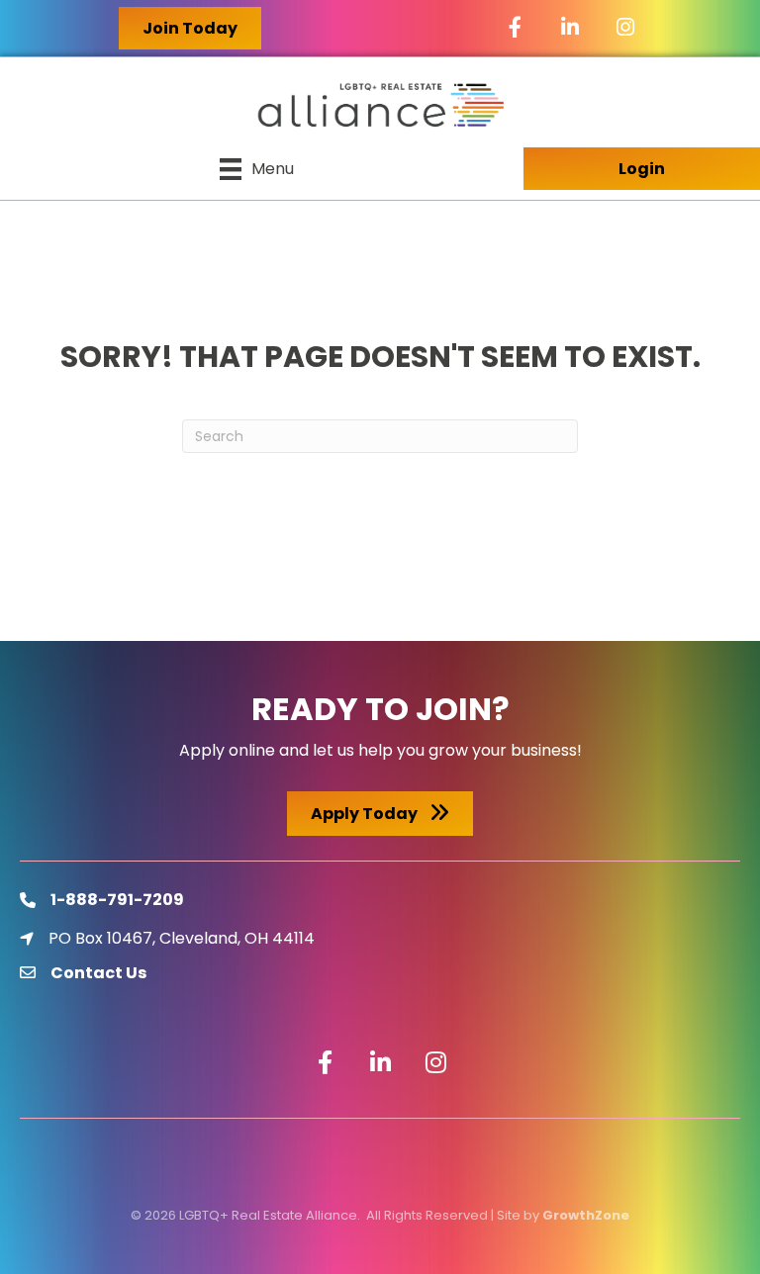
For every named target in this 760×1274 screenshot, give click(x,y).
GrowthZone (585, 1215)
